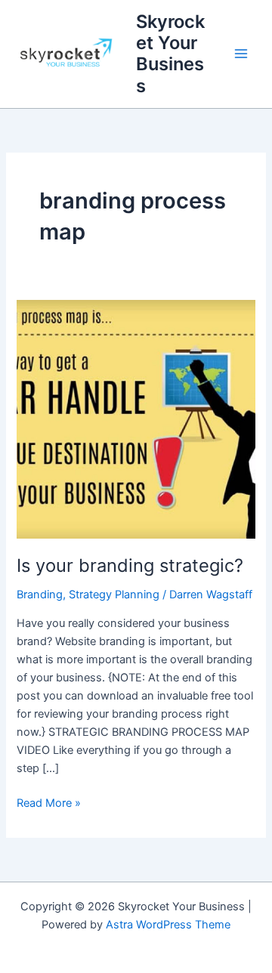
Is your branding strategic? (130, 565)
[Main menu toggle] (241, 54)
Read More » (49, 802)
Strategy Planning (114, 594)
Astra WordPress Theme (168, 924)
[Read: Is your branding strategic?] (136, 418)
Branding (40, 594)
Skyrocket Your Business (170, 54)
